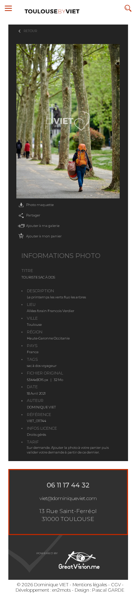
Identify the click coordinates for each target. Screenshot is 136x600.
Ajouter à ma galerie (42, 226)
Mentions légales (90, 584)
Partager (33, 215)
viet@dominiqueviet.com (68, 498)
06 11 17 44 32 (68, 485)
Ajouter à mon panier (44, 236)
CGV (116, 584)
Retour (30, 31)
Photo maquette (40, 205)
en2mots (61, 590)
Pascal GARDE (108, 590)
